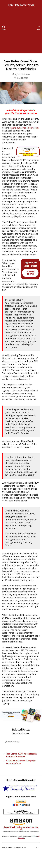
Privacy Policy (21, 838)
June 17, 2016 (22, 78)
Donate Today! (30, 273)
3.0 (33, 836)
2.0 (31, 836)
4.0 (39, 836)
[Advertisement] (21, 32)
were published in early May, (25, 127)
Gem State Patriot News (21, 5)
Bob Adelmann (24, 74)
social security (13, 742)
